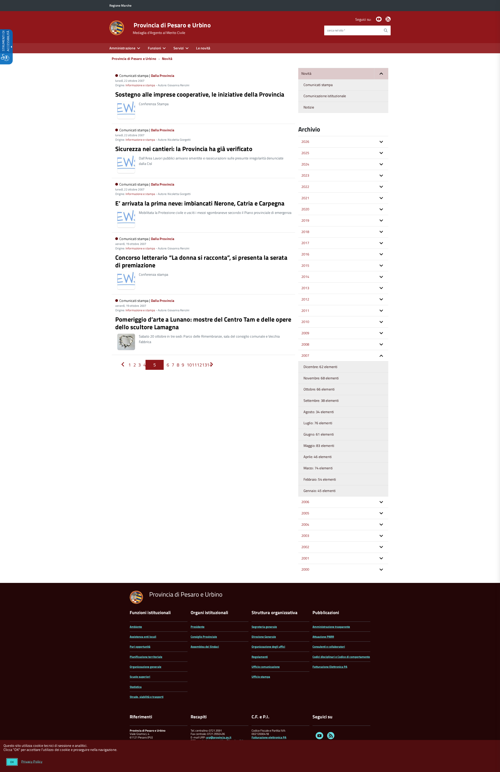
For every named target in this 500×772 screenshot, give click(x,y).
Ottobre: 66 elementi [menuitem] (319, 389)
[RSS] (388, 19)
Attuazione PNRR (323, 636)
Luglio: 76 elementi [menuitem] (318, 423)
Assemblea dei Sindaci (205, 646)
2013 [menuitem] (305, 288)
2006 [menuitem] (305, 501)
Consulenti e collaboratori (328, 646)
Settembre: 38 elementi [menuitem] (321, 400)
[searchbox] (352, 30)
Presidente (197, 626)
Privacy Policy (32, 761)
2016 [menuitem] (305, 254)
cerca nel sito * (336, 30)
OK (12, 762)
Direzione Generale (264, 636)
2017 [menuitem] (305, 242)
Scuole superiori (140, 676)
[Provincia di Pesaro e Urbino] (116, 27)
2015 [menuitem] (305, 265)
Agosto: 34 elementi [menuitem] (319, 411)
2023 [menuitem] (305, 175)
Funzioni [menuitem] (154, 48)
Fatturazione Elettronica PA (329, 666)
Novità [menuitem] (306, 73)
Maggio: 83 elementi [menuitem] (319, 445)
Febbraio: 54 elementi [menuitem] (320, 479)
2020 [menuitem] (305, 209)
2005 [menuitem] (305, 513)
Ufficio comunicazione (266, 666)
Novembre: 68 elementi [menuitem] (321, 378)
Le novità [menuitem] (203, 48)
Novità (167, 58)
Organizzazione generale (145, 666)
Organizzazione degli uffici (268, 646)
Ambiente (136, 626)
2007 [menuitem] (305, 355)
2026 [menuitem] (305, 141)
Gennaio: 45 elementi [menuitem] (320, 490)
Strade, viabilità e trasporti (146, 697)
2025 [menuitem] (305, 153)
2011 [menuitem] (305, 310)
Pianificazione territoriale (146, 657)
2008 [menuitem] (305, 344)
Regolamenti (260, 657)
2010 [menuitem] (305, 321)
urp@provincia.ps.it (218, 737)
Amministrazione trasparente (331, 626)
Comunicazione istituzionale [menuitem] (325, 96)
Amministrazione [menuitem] (122, 48)
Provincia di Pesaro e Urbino (172, 25)
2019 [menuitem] (305, 220)
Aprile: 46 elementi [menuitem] (318, 456)
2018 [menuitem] (305, 231)
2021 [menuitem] (305, 198)
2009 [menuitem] (305, 333)
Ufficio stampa (261, 676)
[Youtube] (378, 19)
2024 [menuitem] (305, 164)
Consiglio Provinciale (204, 636)
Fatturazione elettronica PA (269, 737)
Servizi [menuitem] (178, 48)
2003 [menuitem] (305, 535)
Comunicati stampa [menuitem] (318, 84)
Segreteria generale (264, 626)
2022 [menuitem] (305, 186)
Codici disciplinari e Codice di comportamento (341, 657)
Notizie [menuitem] (309, 107)
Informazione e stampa (140, 85)
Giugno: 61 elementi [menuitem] (319, 434)
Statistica (136, 687)
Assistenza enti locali (143, 636)
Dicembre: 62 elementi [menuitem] (321, 366)
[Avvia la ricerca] (386, 30)
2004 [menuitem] (305, 524)
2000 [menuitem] (305, 569)
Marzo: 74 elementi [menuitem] (318, 468)
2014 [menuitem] (305, 276)
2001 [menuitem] (305, 558)
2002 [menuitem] (305, 547)
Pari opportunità (140, 646)
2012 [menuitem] (305, 299)
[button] (381, 73)
